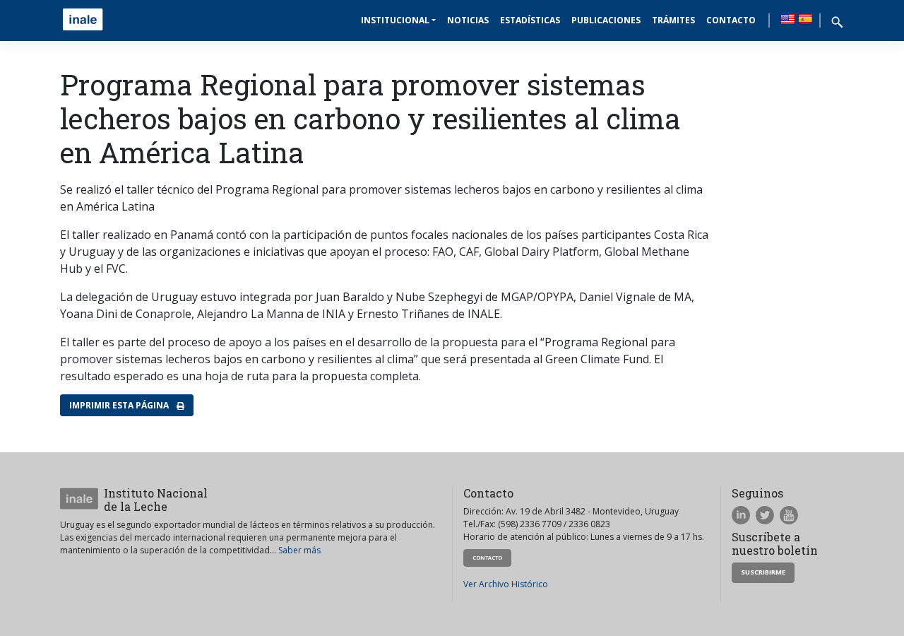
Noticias (468, 20)
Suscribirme (763, 572)
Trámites (673, 20)
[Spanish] (805, 19)
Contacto (731, 20)
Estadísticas (530, 20)
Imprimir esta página (120, 405)
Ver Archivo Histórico (505, 584)
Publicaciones (606, 20)
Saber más (299, 550)
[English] (787, 19)
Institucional (395, 20)
